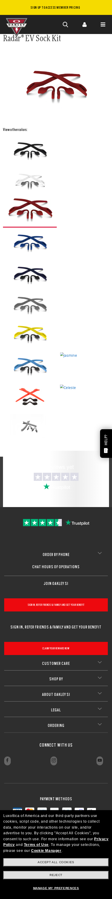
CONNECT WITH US (56, 745)
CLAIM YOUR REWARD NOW (56, 648)
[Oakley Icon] (18, 24)
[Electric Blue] (30, 244)
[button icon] (65, 24)
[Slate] (30, 305)
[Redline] (30, 211)
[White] (30, 181)
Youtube (99, 760)
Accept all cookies (56, 862)
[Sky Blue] (30, 367)
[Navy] (30, 276)
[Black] (30, 151)
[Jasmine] (68, 355)
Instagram (53, 760)
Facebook (7, 760)
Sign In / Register (84, 24)
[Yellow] (30, 335)
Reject (56, 875)
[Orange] (30, 396)
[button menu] (102, 24)
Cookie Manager (46, 851)
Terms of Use (36, 845)
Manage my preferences (56, 888)
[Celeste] (68, 387)
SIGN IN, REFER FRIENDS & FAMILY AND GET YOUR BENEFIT (56, 604)
